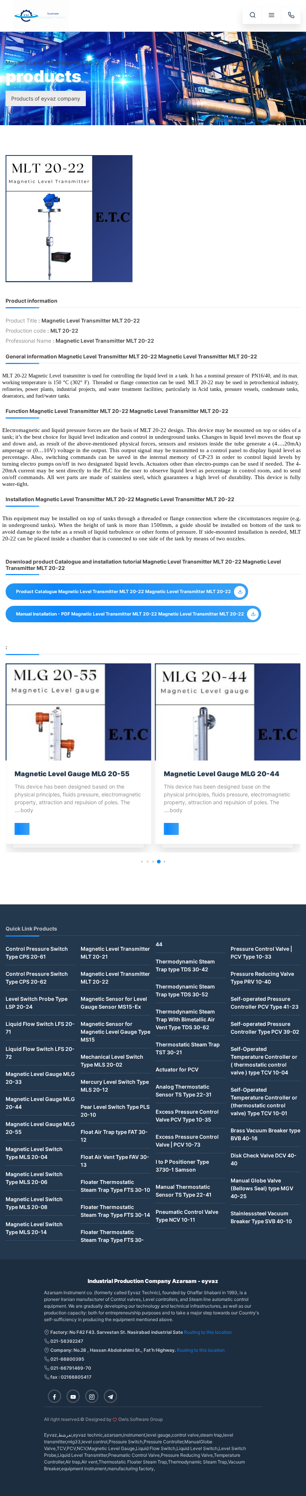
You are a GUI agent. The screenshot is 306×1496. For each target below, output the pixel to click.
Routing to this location (208, 1332)
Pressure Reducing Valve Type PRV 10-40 (262, 978)
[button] (164, 862)
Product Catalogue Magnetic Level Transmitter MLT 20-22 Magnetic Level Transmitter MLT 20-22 (123, 591)
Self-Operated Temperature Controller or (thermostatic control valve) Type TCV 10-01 (264, 1101)
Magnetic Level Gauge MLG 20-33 (40, 1078)
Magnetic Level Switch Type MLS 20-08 (34, 1203)
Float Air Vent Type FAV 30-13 (115, 1161)
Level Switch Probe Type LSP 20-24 (37, 1003)
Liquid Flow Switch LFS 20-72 (40, 1053)
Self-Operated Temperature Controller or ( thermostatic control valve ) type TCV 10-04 (264, 1061)
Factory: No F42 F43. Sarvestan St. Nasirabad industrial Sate (116, 1332)
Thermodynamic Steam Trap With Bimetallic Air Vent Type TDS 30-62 (185, 1019)
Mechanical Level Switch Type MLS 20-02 (112, 1061)
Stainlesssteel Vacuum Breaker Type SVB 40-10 (261, 1217)
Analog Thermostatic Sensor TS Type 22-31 (184, 1090)
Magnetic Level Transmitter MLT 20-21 (115, 953)
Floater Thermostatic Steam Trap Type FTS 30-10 (115, 1186)
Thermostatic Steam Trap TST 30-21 (188, 1048)
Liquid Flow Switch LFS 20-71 (40, 1028)
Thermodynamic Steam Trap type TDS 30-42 (185, 965)
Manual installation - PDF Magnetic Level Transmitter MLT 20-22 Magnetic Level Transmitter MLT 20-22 (130, 614)
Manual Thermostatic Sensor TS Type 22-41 (184, 1191)
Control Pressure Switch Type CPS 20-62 (37, 978)
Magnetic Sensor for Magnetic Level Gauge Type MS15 (115, 1032)
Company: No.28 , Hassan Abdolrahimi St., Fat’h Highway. (113, 1350)
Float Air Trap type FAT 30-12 (114, 1136)
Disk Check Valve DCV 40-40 (264, 1159)
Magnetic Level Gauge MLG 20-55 (40, 1128)
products (17, 55)
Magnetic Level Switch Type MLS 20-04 (34, 1153)
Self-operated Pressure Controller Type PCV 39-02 (265, 1028)
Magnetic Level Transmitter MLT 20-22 (115, 978)
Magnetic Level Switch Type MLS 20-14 (34, 1228)
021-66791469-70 (70, 1368)
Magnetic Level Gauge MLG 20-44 (40, 1103)
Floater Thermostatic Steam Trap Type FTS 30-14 (115, 1211)
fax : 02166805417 (70, 1377)
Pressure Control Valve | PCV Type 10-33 (261, 953)
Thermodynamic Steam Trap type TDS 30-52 (185, 990)
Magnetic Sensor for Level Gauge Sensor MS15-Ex (114, 1003)
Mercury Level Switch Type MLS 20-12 (115, 1086)
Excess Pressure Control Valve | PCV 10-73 (187, 1140)
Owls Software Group (140, 1419)
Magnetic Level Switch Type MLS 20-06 (34, 1178)
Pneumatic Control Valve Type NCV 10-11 (187, 1216)
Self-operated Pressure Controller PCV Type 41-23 (265, 1003)
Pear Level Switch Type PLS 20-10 (115, 1111)
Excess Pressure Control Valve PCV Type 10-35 (187, 1115)
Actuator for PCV (177, 1069)
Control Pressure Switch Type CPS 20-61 (37, 953)
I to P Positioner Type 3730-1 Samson (182, 1166)
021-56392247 (66, 1341)
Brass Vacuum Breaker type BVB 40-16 (265, 1134)
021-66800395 (66, 1359)
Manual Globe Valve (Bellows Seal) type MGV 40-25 (262, 1188)
